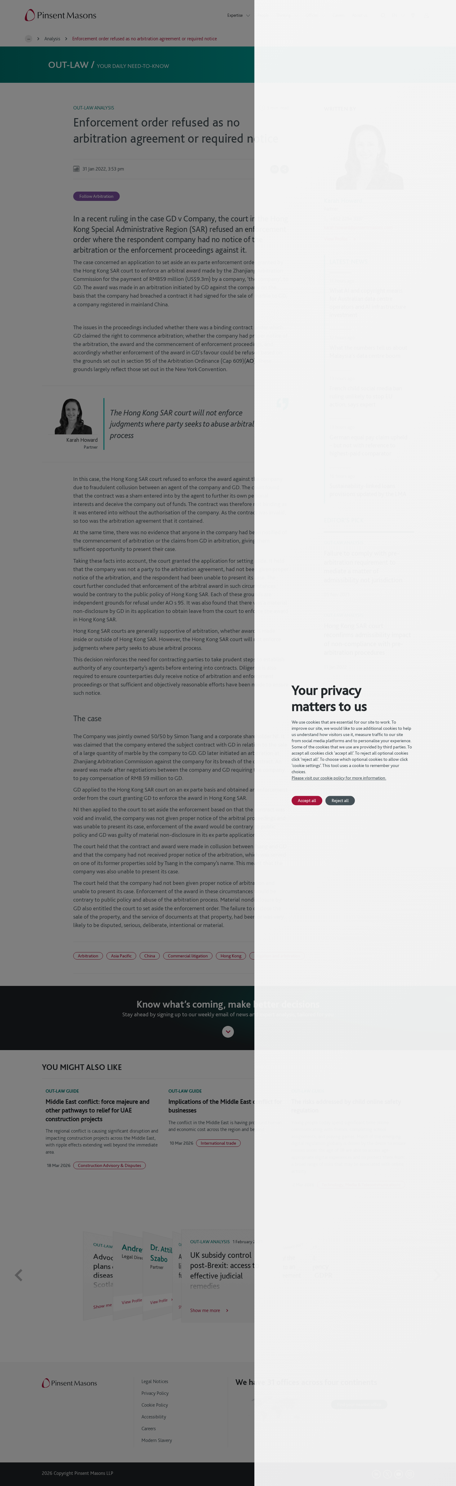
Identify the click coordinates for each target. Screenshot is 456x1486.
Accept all (307, 800)
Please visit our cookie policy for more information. (339, 778)
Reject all (340, 800)
